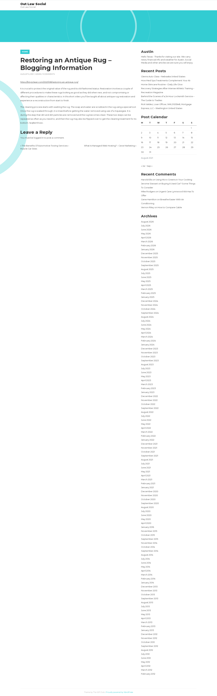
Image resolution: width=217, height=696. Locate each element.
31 (150, 152)
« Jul (143, 166)
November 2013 (149, 590)
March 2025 (147, 289)
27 (175, 147)
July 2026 (145, 225)
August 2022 (147, 412)
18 (158, 142)
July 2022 (145, 416)
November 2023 (149, 352)
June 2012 (146, 658)
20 (175, 142)
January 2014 (147, 582)
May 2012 (145, 662)
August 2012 (147, 650)
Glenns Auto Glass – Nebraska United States (163, 76)
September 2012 (149, 646)
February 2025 (148, 293)
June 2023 (146, 372)
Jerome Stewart (149, 183)
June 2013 (146, 610)
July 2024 (145, 321)
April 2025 (146, 285)
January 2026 (147, 249)
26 (167, 147)
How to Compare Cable (170, 207)
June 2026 (146, 229)
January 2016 (147, 527)
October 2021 (148, 452)
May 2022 (145, 424)
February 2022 (148, 436)
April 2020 (146, 523)
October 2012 (148, 642)
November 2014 (149, 543)
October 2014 (148, 547)
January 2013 (147, 630)
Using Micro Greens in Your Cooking (174, 179)
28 (183, 147)
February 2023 (148, 388)
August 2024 (147, 317)
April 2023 (146, 380)
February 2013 (148, 626)
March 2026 (147, 241)
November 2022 (149, 400)
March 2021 (146, 479)
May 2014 (145, 567)
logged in (39, 138)
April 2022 (146, 428)
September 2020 (150, 503)
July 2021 (145, 463)
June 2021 (146, 467)
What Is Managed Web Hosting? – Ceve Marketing (109, 146)
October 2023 (148, 356)
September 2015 (149, 539)
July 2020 (145, 511)
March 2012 (146, 670)
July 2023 (145, 368)
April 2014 (146, 571)
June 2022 (146, 420)
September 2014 (149, 551)
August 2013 (147, 602)
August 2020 (147, 507)
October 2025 (148, 261)
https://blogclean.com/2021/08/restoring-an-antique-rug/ (49, 82)
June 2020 (146, 515)
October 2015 (148, 535)
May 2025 (145, 281)
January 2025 (147, 297)
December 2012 (149, 634)
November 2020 (149, 495)
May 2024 (146, 329)
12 (166, 137)
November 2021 (149, 448)
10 (150, 137)
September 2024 (150, 313)
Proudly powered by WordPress (119, 692)
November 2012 (149, 638)
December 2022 (149, 396)
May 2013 (145, 614)
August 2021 (147, 460)
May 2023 (146, 376)
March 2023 (147, 384)
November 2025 (149, 257)
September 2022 (150, 408)
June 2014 (146, 563)
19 (166, 142)
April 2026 (146, 237)
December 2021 (149, 444)
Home (25, 52)
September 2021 (149, 456)
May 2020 (146, 519)
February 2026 (148, 245)
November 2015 (149, 531)
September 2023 (150, 360)
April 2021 (145, 475)
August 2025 (147, 269)
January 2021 (147, 487)
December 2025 (149, 253)
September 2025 (150, 265)
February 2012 (148, 674)
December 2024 (149, 301)
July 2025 (145, 273)
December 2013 (149, 586)
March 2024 (147, 337)
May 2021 (145, 471)
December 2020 (149, 491)
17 (150, 142)
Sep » (149, 166)
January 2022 (147, 440)
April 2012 (145, 666)
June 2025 (146, 277)
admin (38, 74)
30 (142, 152)
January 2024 (147, 344)
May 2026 (146, 233)
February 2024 (148, 341)
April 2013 (146, 618)
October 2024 (148, 309)
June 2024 (146, 325)
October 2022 (148, 404)
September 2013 (149, 598)
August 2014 (147, 555)
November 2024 (149, 305)
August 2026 (147, 222)
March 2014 (146, 575)
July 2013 (145, 606)
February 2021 (148, 483)
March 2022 (147, 432)
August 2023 (147, 364)
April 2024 (146, 333)
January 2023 (147, 392)
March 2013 (146, 622)
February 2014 (148, 578)
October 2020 (148, 499)
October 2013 (148, 594)
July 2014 (145, 559)
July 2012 (145, 654)
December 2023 (149, 348)
